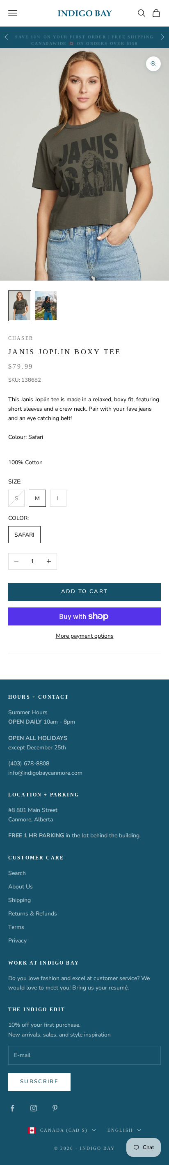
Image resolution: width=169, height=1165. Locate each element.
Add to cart (84, 591)
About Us (20, 887)
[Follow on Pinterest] (55, 1108)
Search (17, 873)
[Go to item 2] (45, 306)
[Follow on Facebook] (12, 1108)
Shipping (19, 900)
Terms (16, 927)
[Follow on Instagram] (34, 1108)
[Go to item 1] (19, 306)
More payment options (85, 636)
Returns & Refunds (32, 914)
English (120, 1130)
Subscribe (39, 1081)
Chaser (20, 338)
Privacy (17, 941)
